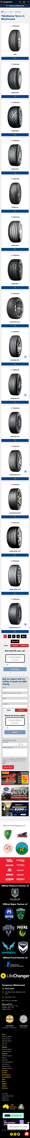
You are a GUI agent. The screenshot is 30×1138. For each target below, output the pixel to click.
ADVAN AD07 (15, 283)
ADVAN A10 (15, 207)
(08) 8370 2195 (10, 997)
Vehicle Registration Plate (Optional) (9, 741)
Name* (4, 688)
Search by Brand (6, 1041)
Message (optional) (7, 747)
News (4, 1081)
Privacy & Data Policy (11, 1130)
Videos (4, 1086)
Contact (4, 1073)
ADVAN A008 (15, 92)
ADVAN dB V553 (15, 436)
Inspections (5, 1060)
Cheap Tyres (5, 1100)
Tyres (3, 1034)
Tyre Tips (4, 1045)
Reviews (5, 1088)
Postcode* (5, 704)
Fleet (3, 1079)
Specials (4, 1070)
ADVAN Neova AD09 (15, 513)
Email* (4, 698)
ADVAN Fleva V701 (15, 475)
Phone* (11, 693)
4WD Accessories (7, 1056)
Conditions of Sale (21, 1130)
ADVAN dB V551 (15, 360)
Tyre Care (4, 1043)
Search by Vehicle (7, 1036)
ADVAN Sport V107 (15, 627)
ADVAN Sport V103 (15, 551)
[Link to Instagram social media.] (15, 1134)
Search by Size (6, 1039)
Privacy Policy (10, 761)
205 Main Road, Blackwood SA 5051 (15, 993)
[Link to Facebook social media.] (11, 1134)
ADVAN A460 (15, 245)
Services (4, 1053)
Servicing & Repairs (7, 1062)
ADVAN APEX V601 (15, 322)
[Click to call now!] (20, 2)
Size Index (5, 1094)
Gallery (4, 1084)
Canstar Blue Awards (7, 1096)
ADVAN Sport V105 (15, 589)
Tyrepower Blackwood (16, 6)
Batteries (4, 1058)
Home (4, 12)
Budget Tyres (5, 1098)
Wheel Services (6, 1066)
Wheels (4, 1047)
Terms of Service (21, 761)
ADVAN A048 (15, 131)
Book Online (6, 1075)
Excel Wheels (6, 1077)
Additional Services (7, 1068)
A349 (15, 54)
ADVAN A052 (15, 169)
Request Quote (8, 767)
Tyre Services (5, 1064)
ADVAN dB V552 (15, 398)
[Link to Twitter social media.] (18, 1134)
